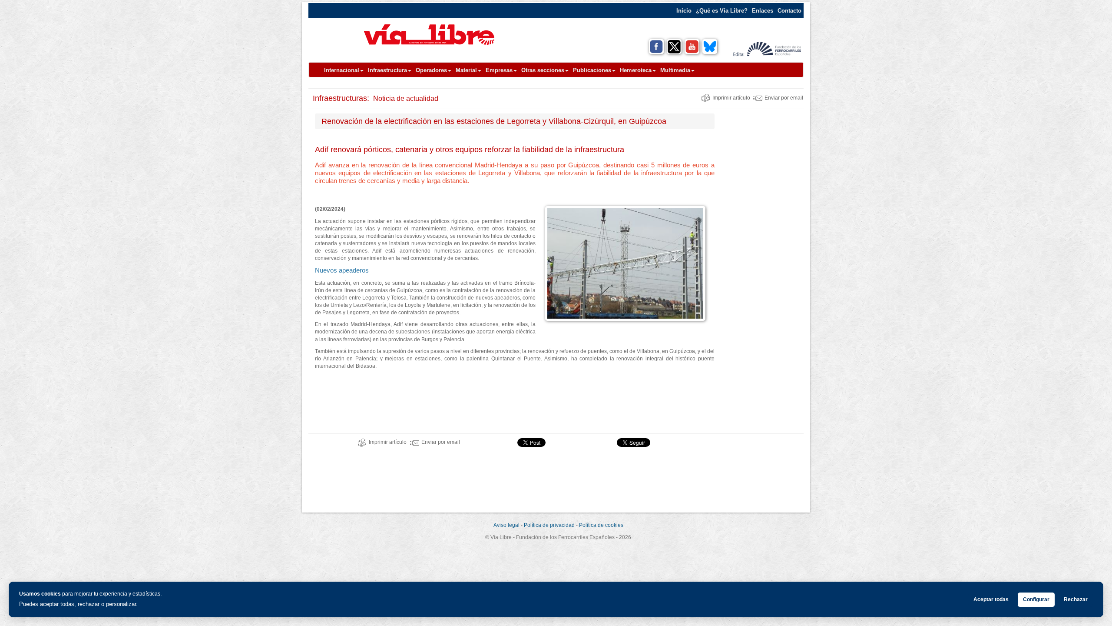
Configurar (1036, 599)
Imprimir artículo (731, 98)
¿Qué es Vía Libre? (722, 10)
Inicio (684, 10)
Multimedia (675, 70)
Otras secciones (542, 70)
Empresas (499, 70)
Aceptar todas (991, 599)
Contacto (789, 10)
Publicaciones (592, 70)
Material (466, 70)
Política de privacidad (549, 525)
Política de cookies (601, 525)
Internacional (341, 70)
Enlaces (762, 10)
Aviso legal (506, 525)
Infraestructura (387, 70)
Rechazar (1076, 599)
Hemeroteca (636, 70)
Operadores (431, 70)
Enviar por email (783, 98)
